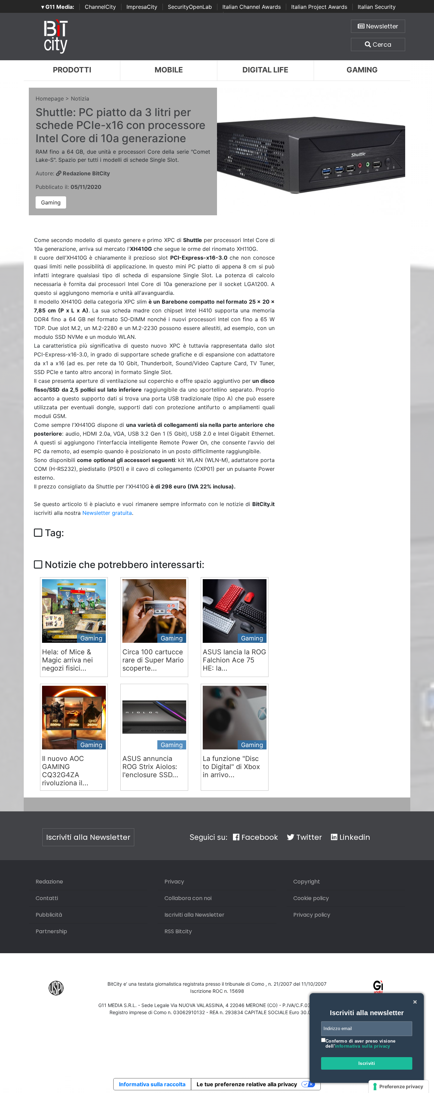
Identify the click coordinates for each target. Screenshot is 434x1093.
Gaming (362, 69)
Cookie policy (311, 898)
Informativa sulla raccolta (152, 1084)
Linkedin (353, 837)
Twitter (308, 837)
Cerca (381, 44)
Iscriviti (366, 1063)
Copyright (306, 882)
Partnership (51, 931)
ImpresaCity (141, 6)
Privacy (174, 882)
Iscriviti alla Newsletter (88, 837)
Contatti (47, 898)
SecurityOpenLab (190, 6)
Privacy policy (311, 915)
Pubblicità (49, 915)
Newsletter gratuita (107, 512)
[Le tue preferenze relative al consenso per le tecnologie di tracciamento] (399, 1086)
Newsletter (381, 26)
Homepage (50, 98)
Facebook (258, 837)
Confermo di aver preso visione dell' (361, 1044)
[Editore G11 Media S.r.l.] (378, 988)
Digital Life (265, 69)
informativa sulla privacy (362, 1046)
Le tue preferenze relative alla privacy (247, 1084)
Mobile (169, 69)
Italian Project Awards (319, 6)
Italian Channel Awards (251, 6)
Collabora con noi (188, 898)
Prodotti (72, 69)
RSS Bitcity (178, 931)
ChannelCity (100, 6)
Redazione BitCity (85, 173)
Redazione (49, 882)
